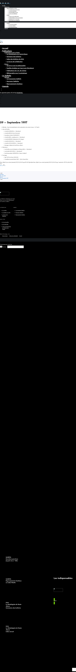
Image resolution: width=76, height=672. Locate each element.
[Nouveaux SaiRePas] (15, 554)
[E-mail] (3, 205)
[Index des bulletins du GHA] (15, 623)
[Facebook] (5, 205)
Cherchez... (5, 247)
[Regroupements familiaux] (15, 576)
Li (2, 165)
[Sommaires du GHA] (15, 600)
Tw (1, 165)
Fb (0, 165)
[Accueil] (4, 192)
